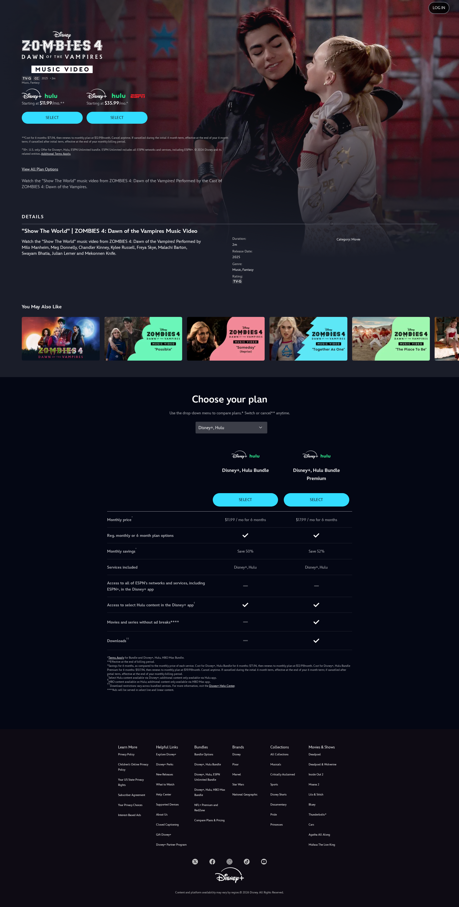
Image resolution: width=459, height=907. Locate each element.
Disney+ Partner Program (171, 844)
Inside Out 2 (316, 774)
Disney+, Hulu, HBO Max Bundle (209, 792)
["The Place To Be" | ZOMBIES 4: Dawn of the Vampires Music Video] (391, 339)
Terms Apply (116, 657)
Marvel (236, 774)
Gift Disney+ (163, 834)
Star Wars (238, 784)
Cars (311, 824)
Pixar (235, 764)
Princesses (276, 824)
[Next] (450, 338)
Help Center (163, 794)
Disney (236, 754)
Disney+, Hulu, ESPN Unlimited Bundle (207, 777)
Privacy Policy (126, 754)
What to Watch (165, 784)
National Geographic (244, 794)
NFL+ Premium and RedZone (206, 807)
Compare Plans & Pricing (209, 820)
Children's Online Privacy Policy (133, 767)
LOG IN (439, 7)
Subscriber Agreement (131, 795)
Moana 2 (314, 784)
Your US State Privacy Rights (131, 782)
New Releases (164, 774)
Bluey (312, 804)
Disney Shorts (278, 794)
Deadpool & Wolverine (322, 764)
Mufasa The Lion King (322, 844)
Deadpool (315, 754)
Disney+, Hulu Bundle (207, 764)
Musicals (275, 764)
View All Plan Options (40, 169)
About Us (162, 814)
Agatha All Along (319, 834)
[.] (195, 861)
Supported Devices (167, 804)
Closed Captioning (167, 824)
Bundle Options (203, 754)
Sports (274, 784)
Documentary (278, 804)
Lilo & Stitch (316, 794)
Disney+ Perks (164, 764)
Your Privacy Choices (130, 805)
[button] (172, 747)
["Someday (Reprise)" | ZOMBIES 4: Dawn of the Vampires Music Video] (226, 339)
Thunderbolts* (317, 814)
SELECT (52, 117)
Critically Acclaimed (282, 774)
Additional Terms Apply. (56, 153)
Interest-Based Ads (129, 815)
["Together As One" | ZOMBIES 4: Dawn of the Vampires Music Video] (308, 339)
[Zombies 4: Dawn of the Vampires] (60, 339)
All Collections (279, 754)
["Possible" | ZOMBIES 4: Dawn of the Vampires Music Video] (143, 339)
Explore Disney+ (166, 754)
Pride (273, 814)
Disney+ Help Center (222, 686)
